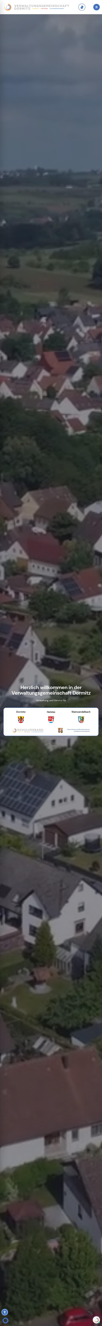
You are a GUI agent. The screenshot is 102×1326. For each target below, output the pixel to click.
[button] (5, 1320)
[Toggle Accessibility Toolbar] (4, 1312)
